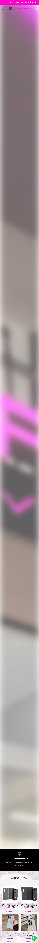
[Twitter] (36, 2)
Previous (5, 929)
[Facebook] (30, 2)
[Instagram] (33, 2)
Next (34, 929)
